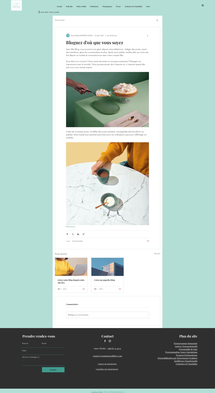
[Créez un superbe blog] (107, 267)
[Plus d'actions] (147, 35)
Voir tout (157, 254)
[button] (157, 20)
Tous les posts (60, 20)
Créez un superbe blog (104, 280)
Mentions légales (97, 392)
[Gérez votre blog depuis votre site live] (71, 267)
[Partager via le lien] (84, 234)
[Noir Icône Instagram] (202, 5)
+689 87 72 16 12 (114, 348)
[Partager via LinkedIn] (78, 234)
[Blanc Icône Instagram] (109, 341)
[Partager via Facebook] (67, 234)
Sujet (24, 350)
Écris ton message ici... (31, 357)
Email (44, 343)
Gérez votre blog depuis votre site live (71, 281)
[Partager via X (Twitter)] (73, 234)
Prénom (25, 343)
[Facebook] (104, 341)
